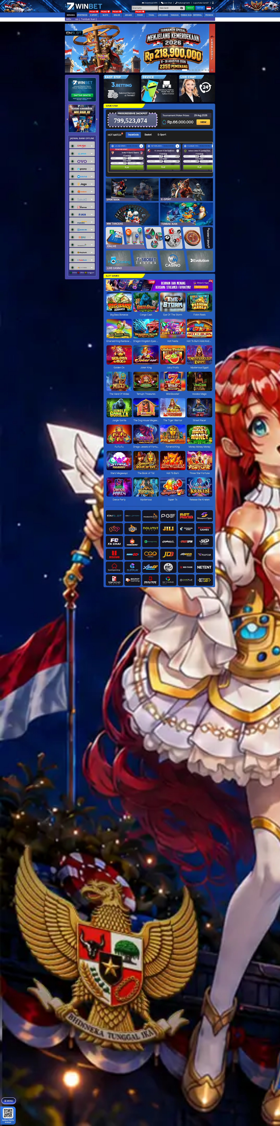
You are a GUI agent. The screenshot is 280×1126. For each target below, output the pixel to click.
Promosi (209, 15)
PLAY (127, 167)
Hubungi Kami (183, 2)
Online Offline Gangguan (83, 273)
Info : (69, 19)
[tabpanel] (161, 157)
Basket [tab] (148, 134)
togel (151, 15)
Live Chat (167, 2)
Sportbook (82, 15)
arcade (128, 15)
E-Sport (93, 15)
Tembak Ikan (186, 15)
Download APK (151, 2)
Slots (105, 15)
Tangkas (174, 15)
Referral (197, 15)
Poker (140, 15)
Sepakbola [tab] (133, 134)
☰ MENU (8, 1100)
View (203, 119)
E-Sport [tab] (162, 134)
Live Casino (163, 15)
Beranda (71, 15)
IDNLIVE (117, 15)
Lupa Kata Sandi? (201, 2)
